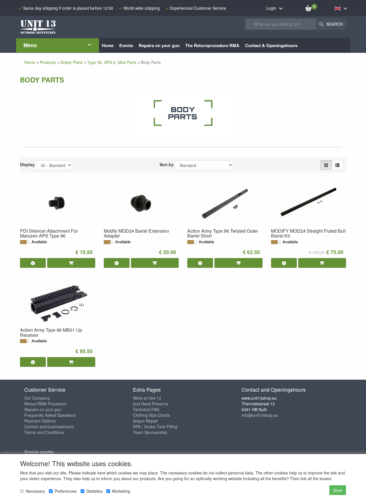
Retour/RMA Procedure (45, 404)
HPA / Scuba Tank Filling (155, 426)
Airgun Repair (145, 421)
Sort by (167, 164)
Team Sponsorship (150, 432)
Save (337, 490)
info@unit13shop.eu (260, 415)
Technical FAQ (146, 409)
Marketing (121, 491)
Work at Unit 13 (147, 398)
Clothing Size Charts (151, 415)
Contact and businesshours (49, 426)
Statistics (94, 491)
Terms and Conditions (44, 432)
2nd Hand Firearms (150, 404)
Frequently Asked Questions (49, 415)
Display (27, 164)
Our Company (37, 398)
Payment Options (39, 421)
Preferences (66, 491)
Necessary (35, 491)
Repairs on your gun (42, 409)
